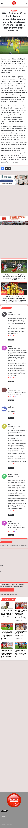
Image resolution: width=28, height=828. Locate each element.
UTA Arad (14, 10)
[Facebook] (2, 168)
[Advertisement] (14, 200)
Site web (2, 578)
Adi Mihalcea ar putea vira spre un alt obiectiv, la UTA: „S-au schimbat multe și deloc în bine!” (21, 633)
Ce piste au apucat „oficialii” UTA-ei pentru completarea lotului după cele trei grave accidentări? (6, 653)
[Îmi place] (9, 335)
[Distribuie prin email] (6, 168)
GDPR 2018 (4, 816)
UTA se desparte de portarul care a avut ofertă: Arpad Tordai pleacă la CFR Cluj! (7, 612)
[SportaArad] (14, 3)
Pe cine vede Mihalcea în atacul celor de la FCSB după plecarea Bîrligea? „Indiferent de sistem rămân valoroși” (7, 634)
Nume (1, 565)
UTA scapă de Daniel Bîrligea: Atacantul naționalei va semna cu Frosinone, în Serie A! (20, 653)
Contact (4, 813)
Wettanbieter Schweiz (6, 820)
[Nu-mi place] (13, 335)
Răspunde (11, 339)
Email (1, 571)
